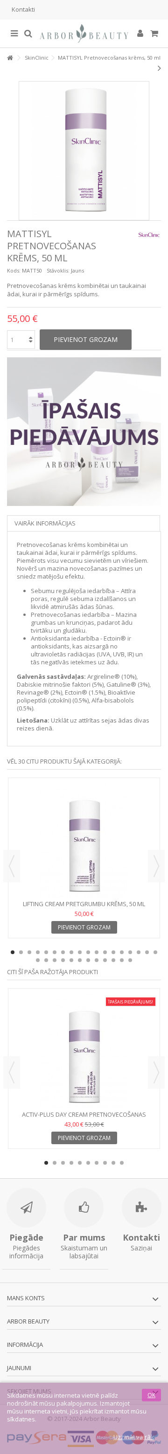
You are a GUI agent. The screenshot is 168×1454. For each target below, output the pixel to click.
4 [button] (38, 952)
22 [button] (63, 960)
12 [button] (105, 952)
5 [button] (46, 952)
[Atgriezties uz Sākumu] (10, 58)
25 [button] (88, 960)
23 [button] (71, 960)
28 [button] (113, 960)
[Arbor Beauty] (84, 33)
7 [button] (63, 952)
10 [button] (88, 952)
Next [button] (156, 866)
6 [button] (54, 952)
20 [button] (46, 960)
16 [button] (138, 952)
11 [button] (96, 952)
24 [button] (80, 960)
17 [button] (147, 952)
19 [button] (38, 960)
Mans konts (26, 1298)
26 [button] (96, 960)
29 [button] (122, 960)
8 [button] (71, 952)
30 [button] (130, 960)
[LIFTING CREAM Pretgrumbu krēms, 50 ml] (84, 840)
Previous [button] (11, 866)
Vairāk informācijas (45, 523)
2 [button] (21, 952)
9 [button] (80, 952)
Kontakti (23, 9)
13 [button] (113, 952)
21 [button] (54, 960)
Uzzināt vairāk (133, 1437)
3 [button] (29, 952)
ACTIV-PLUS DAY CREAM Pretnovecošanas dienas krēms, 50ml (84, 1118)
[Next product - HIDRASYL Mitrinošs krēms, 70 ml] (159, 68)
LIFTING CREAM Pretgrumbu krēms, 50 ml (84, 904)
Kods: (14, 270)
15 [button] (130, 952)
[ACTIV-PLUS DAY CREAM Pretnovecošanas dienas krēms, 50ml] (84, 1050)
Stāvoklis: (58, 270)
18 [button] (155, 952)
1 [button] (12, 952)
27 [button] (105, 960)
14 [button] (122, 952)
